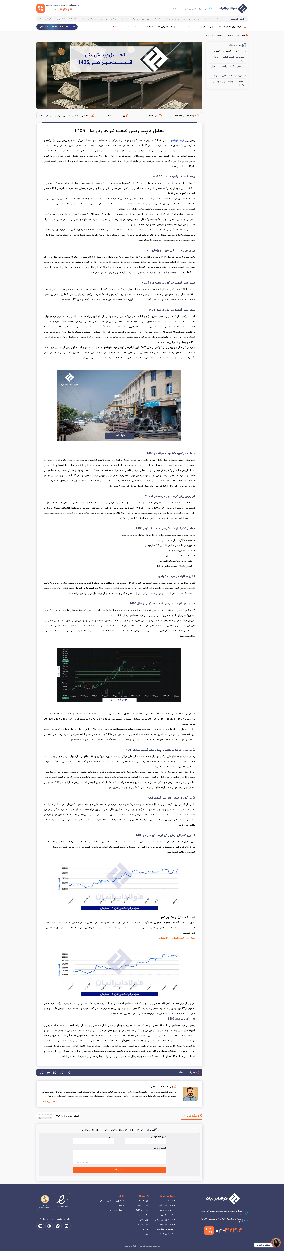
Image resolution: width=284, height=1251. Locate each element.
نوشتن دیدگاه (160, 1148)
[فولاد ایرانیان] (223, 1199)
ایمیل (111, 1136)
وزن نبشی (144, 1219)
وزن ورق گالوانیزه (141, 1210)
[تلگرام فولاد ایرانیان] (49, 1226)
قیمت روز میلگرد (166, 1205)
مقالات (119, 1205)
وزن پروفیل (143, 1214)
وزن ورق (144, 1233)
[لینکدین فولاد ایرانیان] (40, 1226)
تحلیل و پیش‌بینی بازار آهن (110, 1200)
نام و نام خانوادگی (158, 1136)
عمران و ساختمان (115, 1210)
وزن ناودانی (143, 1224)
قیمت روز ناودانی (166, 1233)
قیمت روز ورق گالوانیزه (163, 1219)
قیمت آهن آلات (166, 1200)
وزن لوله (144, 1229)
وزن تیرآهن (143, 1205)
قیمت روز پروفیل (166, 1224)
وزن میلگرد (143, 1200)
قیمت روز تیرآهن (166, 1210)
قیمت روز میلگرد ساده (164, 1229)
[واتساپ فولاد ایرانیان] (57, 1226)
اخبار (120, 1214)
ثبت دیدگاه (119, 1169)
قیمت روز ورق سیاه (165, 1214)
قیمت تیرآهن (177, 140)
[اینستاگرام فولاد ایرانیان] (66, 1226)
